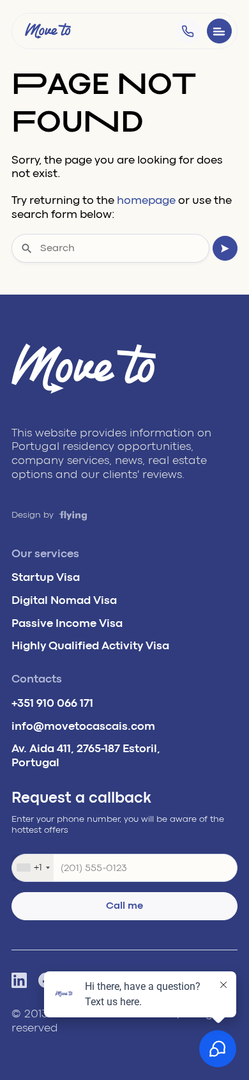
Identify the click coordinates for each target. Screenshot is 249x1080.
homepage (146, 200)
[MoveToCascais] (48, 31)
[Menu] (219, 31)
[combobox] (33, 867)
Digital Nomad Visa (64, 600)
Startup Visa (45, 577)
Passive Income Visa (67, 623)
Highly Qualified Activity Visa (90, 645)
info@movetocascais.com (83, 726)
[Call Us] (188, 31)
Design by (33, 515)
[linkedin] (19, 980)
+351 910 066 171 (52, 703)
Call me (124, 905)
